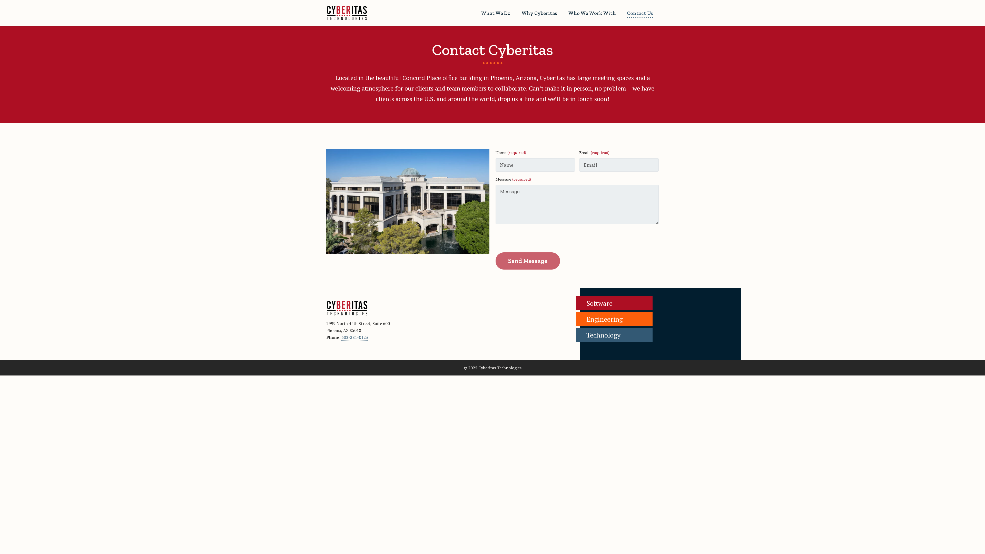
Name (511, 152)
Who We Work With (592, 13)
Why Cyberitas (539, 13)
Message (513, 179)
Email (594, 152)
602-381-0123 (354, 337)
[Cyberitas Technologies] (346, 13)
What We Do (495, 13)
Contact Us (640, 13)
